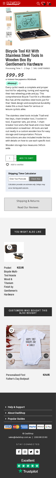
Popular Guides (16, 418)
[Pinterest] (37, 452)
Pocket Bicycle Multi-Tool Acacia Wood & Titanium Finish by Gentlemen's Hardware (11, 281)
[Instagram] (25, 452)
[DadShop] (13, 4)
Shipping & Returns (28, 201)
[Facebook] (18, 452)
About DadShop (16, 412)
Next (46, 355)
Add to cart (27, 158)
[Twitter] (31, 452)
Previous (9, 355)
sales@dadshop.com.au (20, 437)
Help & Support (16, 407)
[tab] (28, 407)
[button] (15, 164)
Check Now (35, 179)
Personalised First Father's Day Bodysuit (17, 376)
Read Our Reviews (28, 207)
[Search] (38, 3)
